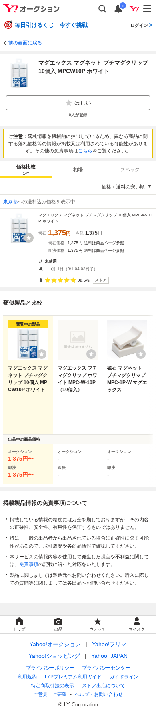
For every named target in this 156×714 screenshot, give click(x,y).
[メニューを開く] (147, 8)
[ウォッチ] (29, 238)
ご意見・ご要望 (50, 694)
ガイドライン (124, 677)
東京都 (10, 201)
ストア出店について (103, 685)
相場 (78, 169)
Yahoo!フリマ (109, 644)
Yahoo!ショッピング (54, 656)
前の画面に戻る (25, 43)
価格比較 (26, 170)
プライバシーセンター (106, 668)
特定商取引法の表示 (52, 685)
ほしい (82, 102)
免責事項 (28, 564)
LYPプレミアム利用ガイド (73, 677)
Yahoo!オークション (55, 644)
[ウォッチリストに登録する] (41, 354)
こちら (85, 151)
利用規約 (27, 677)
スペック (130, 169)
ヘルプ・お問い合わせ (99, 694)
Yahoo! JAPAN (109, 656)
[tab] (26, 169)
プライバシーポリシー (50, 668)
